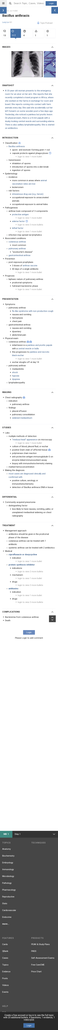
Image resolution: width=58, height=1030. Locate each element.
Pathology (7, 883)
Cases (5, 958)
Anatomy (6, 849)
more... (5, 924)
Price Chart (36, 971)
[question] (50, 153)
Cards (5, 944)
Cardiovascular (9, 910)
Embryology (7, 862)
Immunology (8, 869)
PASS (33, 951)
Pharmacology (9, 890)
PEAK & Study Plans (40, 944)
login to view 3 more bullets (30, 224)
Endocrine (6, 917)
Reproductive (8, 896)
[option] (27, 64)
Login (51, 3)
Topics (5, 964)
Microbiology (8, 876)
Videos (5, 985)
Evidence (6, 971)
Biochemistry (8, 856)
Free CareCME (37, 964)
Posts (5, 978)
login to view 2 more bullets (30, 571)
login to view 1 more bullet (30, 156)
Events (5, 992)
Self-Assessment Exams (42, 958)
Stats (4, 903)
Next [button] (54, 64)
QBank (5, 951)
